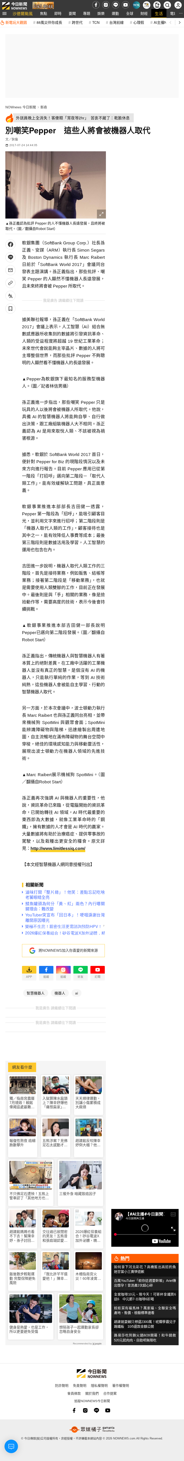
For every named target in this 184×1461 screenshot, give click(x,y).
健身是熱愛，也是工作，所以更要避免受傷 (29, 1329)
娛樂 (101, 13)
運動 (115, 13)
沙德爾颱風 (23, 13)
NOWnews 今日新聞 (20, 107)
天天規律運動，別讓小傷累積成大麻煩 (88, 1103)
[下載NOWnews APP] (157, 5)
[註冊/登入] (178, 5)
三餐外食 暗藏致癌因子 (77, 1194)
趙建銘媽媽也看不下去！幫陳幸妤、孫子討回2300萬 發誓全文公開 (22, 1236)
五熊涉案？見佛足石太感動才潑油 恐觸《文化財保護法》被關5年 (55, 1143)
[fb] (96, 5)
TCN (96, 22)
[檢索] (167, 5)
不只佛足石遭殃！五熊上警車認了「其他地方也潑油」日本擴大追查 (29, 1196)
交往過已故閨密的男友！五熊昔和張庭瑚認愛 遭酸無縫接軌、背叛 (55, 1236)
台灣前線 (116, 22)
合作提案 (110, 1393)
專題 (86, 13)
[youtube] (125, 5)
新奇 (43, 107)
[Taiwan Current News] (136, 5)
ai (76, 992)
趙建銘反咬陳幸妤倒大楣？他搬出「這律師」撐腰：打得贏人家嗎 (88, 1143)
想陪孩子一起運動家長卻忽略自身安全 (79, 1329)
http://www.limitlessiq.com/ (58, 848)
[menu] (4, 13)
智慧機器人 (36, 992)
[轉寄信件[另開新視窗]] (10, 270)
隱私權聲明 (99, 1385)
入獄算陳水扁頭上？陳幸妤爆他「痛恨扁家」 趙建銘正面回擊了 (55, 1103)
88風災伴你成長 (49, 22)
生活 (159, 13)
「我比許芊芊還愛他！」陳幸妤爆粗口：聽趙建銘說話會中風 (55, 1276)
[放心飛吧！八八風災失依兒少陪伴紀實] (43, 6)
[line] (115, 5)
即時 (57, 13)
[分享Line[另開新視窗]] (10, 257)
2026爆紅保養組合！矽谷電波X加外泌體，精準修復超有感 (88, 1236)
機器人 (60, 992)
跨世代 (77, 22)
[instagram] (106, 5)
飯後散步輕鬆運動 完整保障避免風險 (22, 1278)
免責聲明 (79, 1385)
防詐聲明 (61, 1385)
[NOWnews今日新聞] (14, 5)
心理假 (138, 22)
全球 (129, 13)
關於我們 (92, 1393)
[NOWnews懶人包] (146, 5)
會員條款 (74, 1393)
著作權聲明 (120, 1385)
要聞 (72, 13)
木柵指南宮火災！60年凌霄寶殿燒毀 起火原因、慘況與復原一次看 (88, 1276)
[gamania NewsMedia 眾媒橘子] (92, 1429)
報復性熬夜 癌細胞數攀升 (22, 1143)
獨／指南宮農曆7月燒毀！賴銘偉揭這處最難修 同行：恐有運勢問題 (22, 1103)
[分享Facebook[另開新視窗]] (10, 244)
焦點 (43, 13)
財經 (144, 13)
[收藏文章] (10, 309)
